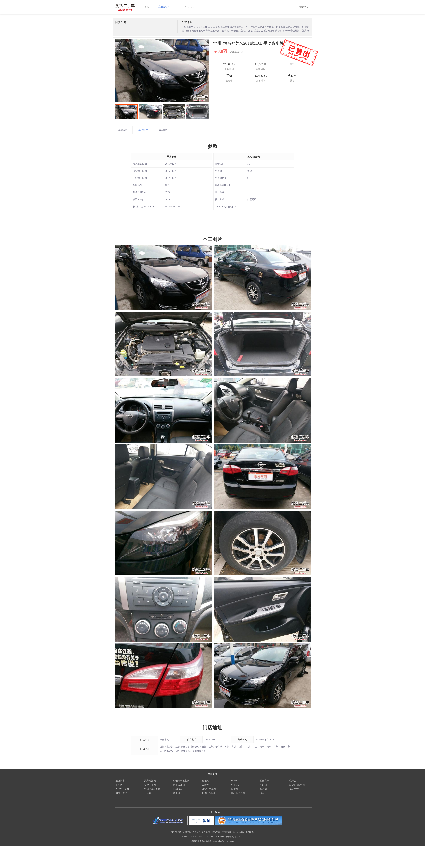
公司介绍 (250, 832)
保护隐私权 (226, 832)
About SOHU (238, 832)
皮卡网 (176, 793)
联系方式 (216, 832)
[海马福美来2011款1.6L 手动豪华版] (162, 70)
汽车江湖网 (150, 780)
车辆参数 (123, 130)
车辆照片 (143, 130)
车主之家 (235, 785)
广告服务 (206, 832)
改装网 (205, 785)
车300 (234, 780)
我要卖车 (264, 780)
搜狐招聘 (197, 832)
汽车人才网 (179, 785)
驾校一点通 (121, 793)
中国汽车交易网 (152, 789)
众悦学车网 (150, 785)
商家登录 (304, 7)
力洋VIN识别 (122, 789)
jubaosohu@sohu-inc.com (223, 841)
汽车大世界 (294, 789)
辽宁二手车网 (209, 789)
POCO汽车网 (208, 793)
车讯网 (263, 785)
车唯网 (263, 789)
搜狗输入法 (176, 832)
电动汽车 (177, 789)
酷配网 (205, 780)
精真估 (292, 780)
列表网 (147, 793)
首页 (146, 6)
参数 (213, 146)
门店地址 (212, 727)
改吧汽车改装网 (181, 780)
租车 (262, 793)
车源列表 (163, 6)
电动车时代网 (238, 793)
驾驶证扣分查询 (297, 785)
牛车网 (118, 785)
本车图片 (212, 239)
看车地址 (163, 130)
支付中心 (187, 832)
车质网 (234, 789)
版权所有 (239, 836)
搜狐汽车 (120, 780)
